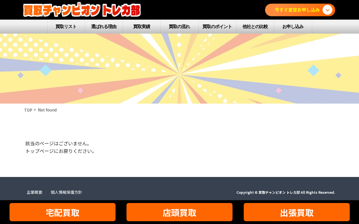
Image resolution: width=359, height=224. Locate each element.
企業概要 (34, 192)
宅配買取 (62, 212)
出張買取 (297, 212)
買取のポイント (217, 26)
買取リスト (66, 26)
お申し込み (292, 26)
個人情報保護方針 (66, 192)
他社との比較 (255, 26)
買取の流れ (179, 26)
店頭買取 (179, 212)
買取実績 (141, 26)
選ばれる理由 (103, 26)
